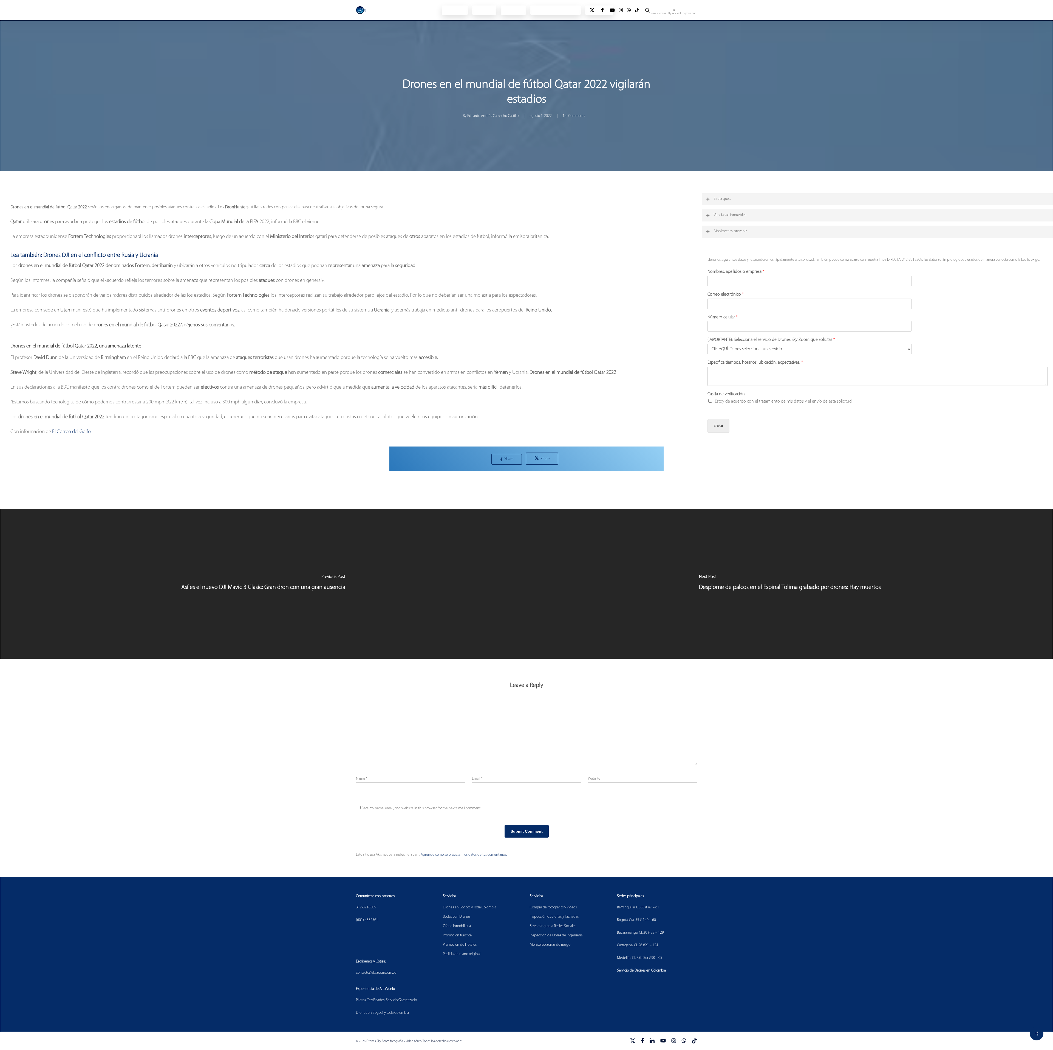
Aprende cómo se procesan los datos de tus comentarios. (464, 855)
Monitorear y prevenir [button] (730, 231)
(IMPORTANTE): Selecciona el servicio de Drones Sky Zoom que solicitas (771, 340)
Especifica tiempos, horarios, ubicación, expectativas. (755, 362)
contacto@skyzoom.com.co (376, 973)
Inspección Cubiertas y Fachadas (554, 917)
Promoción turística (457, 935)
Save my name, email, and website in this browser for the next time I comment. (421, 808)
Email (477, 779)
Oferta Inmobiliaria (457, 926)
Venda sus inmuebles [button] (730, 215)
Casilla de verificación (726, 394)
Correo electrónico (725, 294)
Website (594, 779)
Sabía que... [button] (722, 199)
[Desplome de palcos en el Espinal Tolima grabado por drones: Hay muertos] (789, 584)
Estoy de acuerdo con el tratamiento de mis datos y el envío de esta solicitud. (784, 401)
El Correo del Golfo (71, 431)
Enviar (718, 426)
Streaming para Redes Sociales (553, 926)
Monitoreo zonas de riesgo (550, 945)
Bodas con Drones (456, 917)
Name (361, 779)
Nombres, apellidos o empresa (735, 271)
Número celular (722, 317)
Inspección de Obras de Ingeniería (556, 935)
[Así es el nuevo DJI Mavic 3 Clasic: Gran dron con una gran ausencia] (263, 584)
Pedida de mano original (461, 954)
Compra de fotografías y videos (553, 907)
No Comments (574, 116)
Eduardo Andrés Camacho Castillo (493, 116)
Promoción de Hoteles (460, 945)
